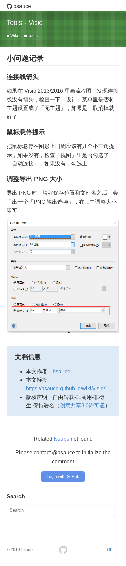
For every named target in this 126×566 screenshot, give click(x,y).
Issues (61, 439)
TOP (108, 549)
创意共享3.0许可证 (82, 405)
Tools (33, 35)
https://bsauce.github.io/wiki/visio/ (65, 388)
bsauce (21, 6)
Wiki (14, 35)
